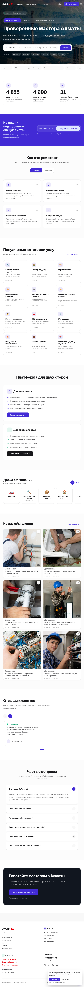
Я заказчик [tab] (36, 170)
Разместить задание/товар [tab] (44, 20)
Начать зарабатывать (22, 892)
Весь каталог (72, 254)
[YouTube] (57, 965)
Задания (20, 4)
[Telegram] (53, 965)
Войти (59, 4)
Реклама (4, 945)
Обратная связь (7, 948)
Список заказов (49, 935)
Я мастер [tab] (26, 20)
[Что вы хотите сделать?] (54, 4)
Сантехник (16, 54)
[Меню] (80, 4)
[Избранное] (38, 531)
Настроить (65, 979)
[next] (72, 482)
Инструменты (6, 940)
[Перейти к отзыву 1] (42, 749)
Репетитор (35, 54)
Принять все (55, 979)
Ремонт (62, 54)
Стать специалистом (19, 454)
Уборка (54, 54)
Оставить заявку (17, 415)
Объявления (31, 4)
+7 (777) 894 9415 (50, 958)
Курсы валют (6, 943)
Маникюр (45, 54)
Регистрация (7, 969)
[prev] (5, 716)
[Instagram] (45, 965)
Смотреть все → (74, 524)
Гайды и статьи (7, 937)
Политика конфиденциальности (57, 982)
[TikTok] (49, 965)
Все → (78, 482)
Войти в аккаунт (8, 972)
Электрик (26, 54)
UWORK (8, 928)
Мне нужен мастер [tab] (12, 20)
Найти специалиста (51, 933)
